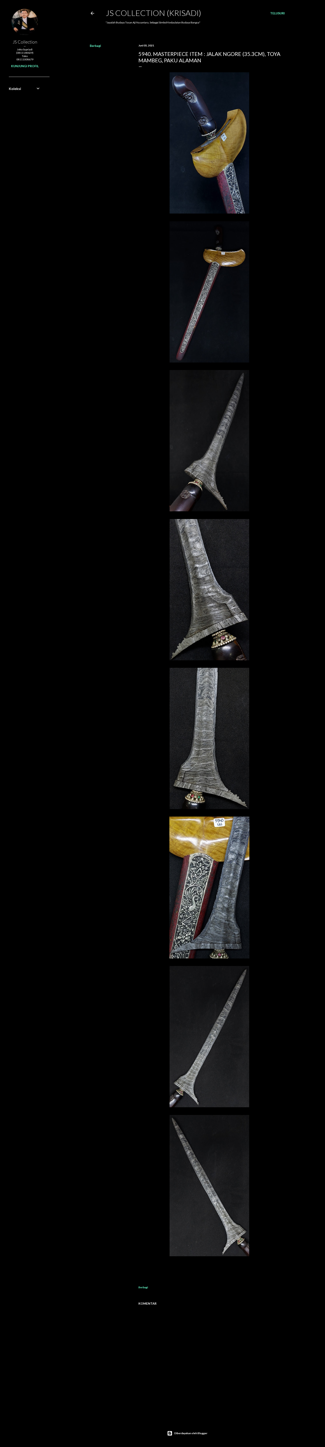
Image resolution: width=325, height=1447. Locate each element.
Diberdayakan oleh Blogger (190, 1433)
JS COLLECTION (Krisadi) (153, 13)
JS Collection (25, 41)
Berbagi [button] (95, 46)
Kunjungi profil (25, 66)
